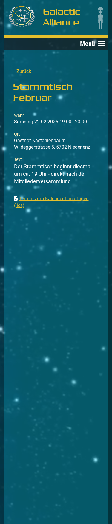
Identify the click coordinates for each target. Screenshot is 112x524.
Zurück (23, 71)
